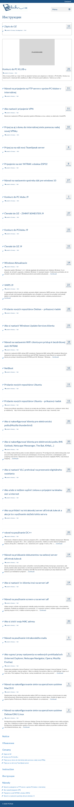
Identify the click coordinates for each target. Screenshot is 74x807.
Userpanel (67, 1)
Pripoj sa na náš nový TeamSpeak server (16, 763)
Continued (53, 274)
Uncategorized (19, 30)
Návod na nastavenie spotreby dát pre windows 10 (19, 796)
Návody (13, 96)
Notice (5, 736)
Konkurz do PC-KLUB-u (11, 757)
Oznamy (13, 30)
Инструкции (8, 776)
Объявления (8, 743)
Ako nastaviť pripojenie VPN (12, 790)
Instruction (8, 769)
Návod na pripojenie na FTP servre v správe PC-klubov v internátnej (24, 787)
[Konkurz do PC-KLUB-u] (37, 52)
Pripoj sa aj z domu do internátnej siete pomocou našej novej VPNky (24, 760)
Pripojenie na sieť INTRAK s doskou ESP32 (17, 793)
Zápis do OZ (7, 754)
